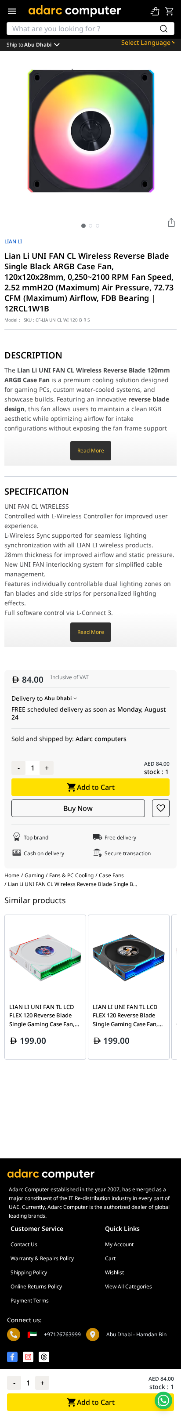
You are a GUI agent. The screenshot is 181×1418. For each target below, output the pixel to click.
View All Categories (128, 1286)
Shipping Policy (29, 1272)
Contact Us (24, 1244)
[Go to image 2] (90, 226)
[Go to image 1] (83, 226)
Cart (110, 1258)
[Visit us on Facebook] (12, 1357)
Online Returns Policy (36, 1286)
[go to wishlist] (155, 11)
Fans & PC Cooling (71, 875)
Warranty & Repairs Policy (42, 1258)
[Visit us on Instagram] (28, 1357)
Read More (90, 450)
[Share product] (171, 222)
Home (11, 875)
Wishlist (114, 1272)
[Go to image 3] (97, 226)
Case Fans (111, 875)
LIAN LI (13, 241)
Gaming (34, 875)
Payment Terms (30, 1300)
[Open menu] (12, 11)
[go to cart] (169, 11)
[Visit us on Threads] (44, 1357)
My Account (119, 1244)
